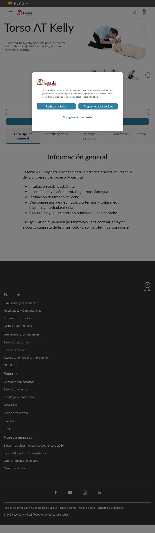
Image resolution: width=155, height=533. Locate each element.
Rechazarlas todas (56, 106)
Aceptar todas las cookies (98, 106)
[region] (77, 101)
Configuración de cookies (77, 117)
